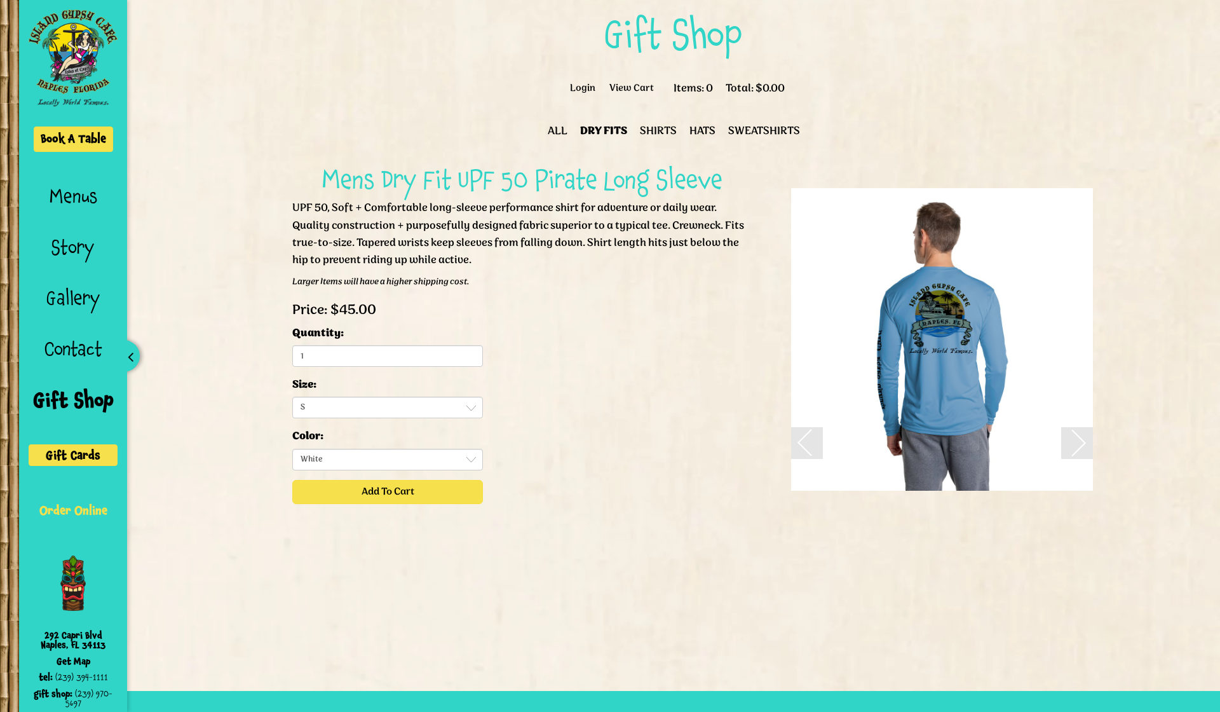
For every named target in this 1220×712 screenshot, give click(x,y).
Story (73, 247)
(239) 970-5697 (89, 698)
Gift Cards (73, 455)
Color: (307, 436)
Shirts (658, 131)
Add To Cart (388, 491)
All (557, 131)
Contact (73, 349)
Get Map (73, 661)
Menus (73, 196)
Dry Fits (603, 131)
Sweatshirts (764, 131)
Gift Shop (73, 400)
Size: (304, 385)
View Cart (631, 89)
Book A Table (73, 138)
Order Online (73, 510)
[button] (807, 443)
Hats (702, 131)
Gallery (73, 298)
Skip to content (173, 58)
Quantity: (318, 333)
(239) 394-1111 (81, 677)
